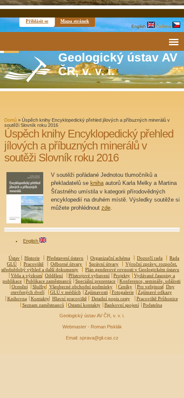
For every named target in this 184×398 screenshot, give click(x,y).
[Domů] (27, 80)
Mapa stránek (74, 20)
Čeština (164, 26)
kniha (97, 183)
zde (105, 208)
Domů (10, 120)
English (139, 26)
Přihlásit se (37, 20)
